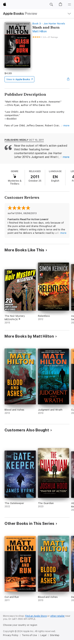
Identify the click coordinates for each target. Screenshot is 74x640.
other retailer (57, 616)
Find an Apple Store (36, 616)
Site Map (54, 635)
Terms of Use (29, 635)
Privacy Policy (10, 635)
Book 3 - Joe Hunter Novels (48, 23)
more (66, 125)
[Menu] (69, 4)
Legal (43, 635)
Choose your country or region (20, 625)
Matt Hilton (39, 31)
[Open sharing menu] (68, 79)
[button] (51, 4)
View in (18, 79)
